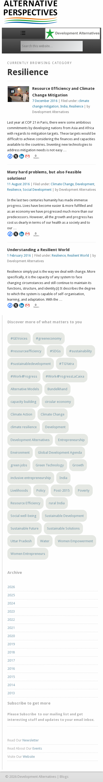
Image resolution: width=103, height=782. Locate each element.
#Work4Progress (24, 376)
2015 (11, 677)
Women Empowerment (75, 541)
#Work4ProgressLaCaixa (65, 376)
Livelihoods (19, 490)
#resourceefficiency (26, 351)
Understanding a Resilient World (38, 249)
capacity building (23, 402)
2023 (11, 611)
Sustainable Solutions (63, 528)
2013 (11, 693)
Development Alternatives (30, 440)
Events (37, 748)
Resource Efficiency (25, 503)
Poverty (84, 490)
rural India (57, 503)
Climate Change (62, 184)
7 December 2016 (45, 101)
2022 (11, 620)
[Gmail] (27, 156)
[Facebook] (10, 156)
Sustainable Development (64, 516)
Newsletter (30, 740)
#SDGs (55, 351)
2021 (11, 628)
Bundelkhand (57, 389)
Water (44, 541)
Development (84, 184)
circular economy (58, 402)
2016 (11, 669)
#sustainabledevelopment (31, 364)
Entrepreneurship (71, 440)
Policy (40, 490)
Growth (78, 465)
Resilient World (78, 255)
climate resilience (24, 427)
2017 (11, 660)
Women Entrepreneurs (28, 554)
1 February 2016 (19, 255)
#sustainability (80, 351)
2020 (11, 636)
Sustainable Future (25, 528)
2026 (11, 587)
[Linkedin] (21, 156)
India (64, 106)
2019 (11, 644)
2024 (11, 603)
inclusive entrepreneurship (31, 478)
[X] (15, 156)
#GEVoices (19, 338)
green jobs (19, 465)
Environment (20, 452)
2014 (11, 685)
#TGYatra (66, 364)
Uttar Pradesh (21, 541)
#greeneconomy (49, 338)
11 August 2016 (18, 184)
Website (29, 757)
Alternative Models (25, 389)
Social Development (37, 190)
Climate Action (21, 414)
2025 (11, 595)
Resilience (76, 106)
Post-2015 (61, 490)
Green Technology (50, 465)
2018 (11, 652)
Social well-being (23, 516)
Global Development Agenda (60, 452)
